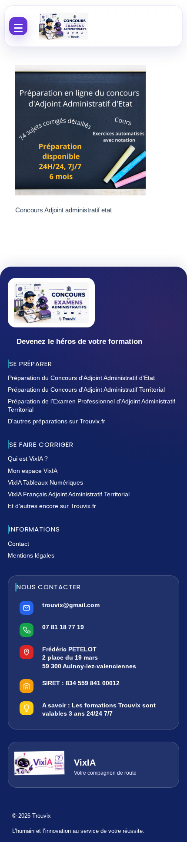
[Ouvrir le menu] (18, 26)
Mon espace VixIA (32, 470)
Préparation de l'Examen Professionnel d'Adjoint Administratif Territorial (91, 405)
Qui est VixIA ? (28, 458)
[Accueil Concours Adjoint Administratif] (63, 26)
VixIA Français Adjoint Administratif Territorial (69, 494)
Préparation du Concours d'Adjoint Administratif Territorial (86, 389)
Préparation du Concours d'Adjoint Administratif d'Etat (81, 377)
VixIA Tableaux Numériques (45, 482)
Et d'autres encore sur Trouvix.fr (52, 505)
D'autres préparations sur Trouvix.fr (56, 421)
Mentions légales (31, 555)
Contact (18, 543)
